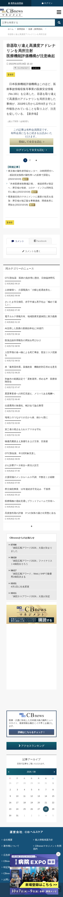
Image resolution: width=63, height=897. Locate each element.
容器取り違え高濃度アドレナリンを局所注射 (27, 34)
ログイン (48, 3)
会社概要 (7, 839)
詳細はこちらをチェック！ (31, 732)
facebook (42, 241)
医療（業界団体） (36, 29)
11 (24, 796)
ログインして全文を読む (30, 150)
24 (17, 809)
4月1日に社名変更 (20, 585)
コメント (19, 241)
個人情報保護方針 (44, 839)
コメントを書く (33, 251)
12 (32, 796)
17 (17, 803)
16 (10, 803)
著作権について (11, 846)
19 (32, 803)
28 (24, 783)
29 (32, 783)
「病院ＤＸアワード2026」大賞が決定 (30, 595)
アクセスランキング (32, 745)
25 (24, 809)
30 (39, 783)
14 (46, 796)
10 (17, 796)
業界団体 (21, 29)
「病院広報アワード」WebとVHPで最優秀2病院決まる (31, 573)
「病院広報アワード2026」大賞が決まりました (31, 547)
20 (39, 803)
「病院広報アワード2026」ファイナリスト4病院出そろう (31, 560)
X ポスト (36, 68)
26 (10, 783)
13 (39, 796)
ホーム (11, 29)
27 (17, 783)
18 (24, 803)
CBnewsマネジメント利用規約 (47, 847)
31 (46, 783)
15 (53, 796)
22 (53, 803)
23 (10, 809)
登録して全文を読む (30, 141)
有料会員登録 (16, 3)
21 (46, 803)
